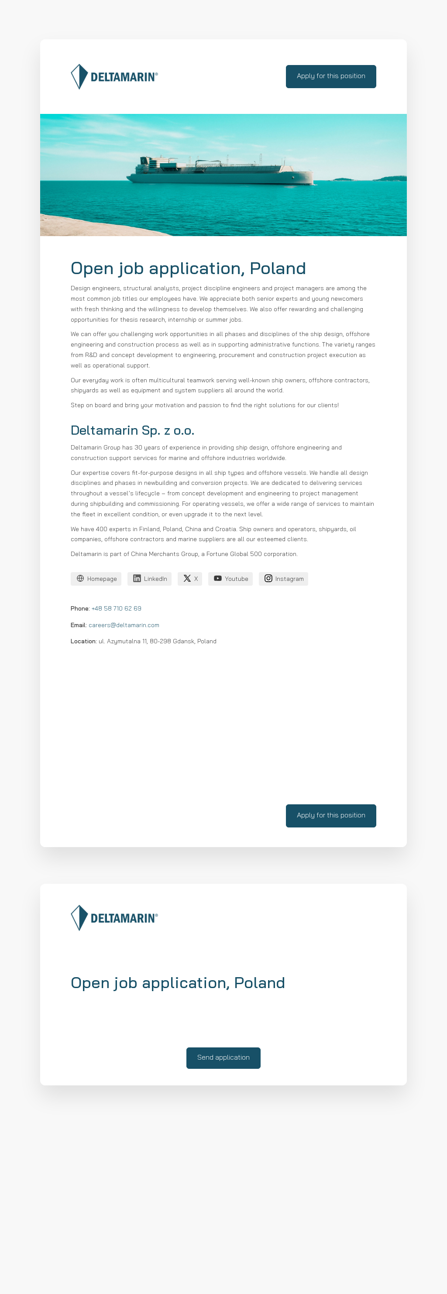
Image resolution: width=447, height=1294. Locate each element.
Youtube (236, 579)
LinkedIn (155, 579)
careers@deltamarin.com (124, 625)
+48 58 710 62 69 (116, 609)
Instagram (289, 579)
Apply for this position (331, 76)
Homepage (102, 579)
